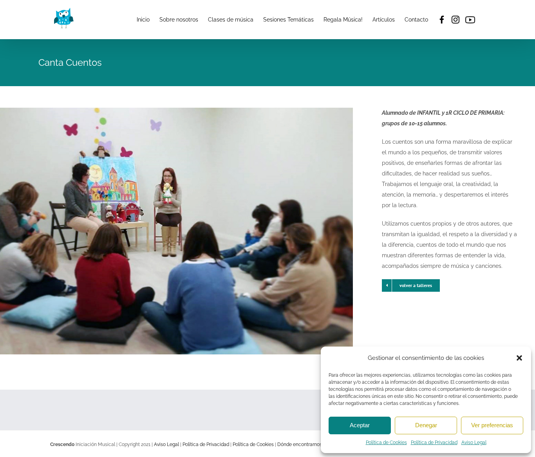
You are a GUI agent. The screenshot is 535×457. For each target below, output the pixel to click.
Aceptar (360, 425)
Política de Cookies (386, 442)
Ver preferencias (492, 425)
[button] (519, 358)
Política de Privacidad (434, 442)
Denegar (426, 425)
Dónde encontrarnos (299, 444)
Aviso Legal (473, 442)
